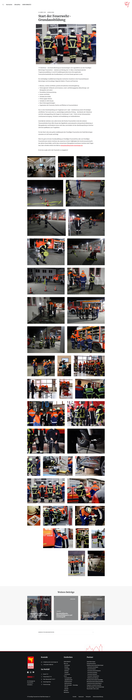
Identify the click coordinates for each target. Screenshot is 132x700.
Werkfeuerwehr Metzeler (93, 678)
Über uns (66, 663)
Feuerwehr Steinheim (92, 674)
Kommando (67, 665)
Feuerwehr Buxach (91, 668)
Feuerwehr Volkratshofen (93, 676)
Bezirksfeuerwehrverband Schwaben (95, 681)
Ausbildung (50, 12)
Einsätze (66, 667)
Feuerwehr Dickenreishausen (94, 670)
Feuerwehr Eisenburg (92, 672)
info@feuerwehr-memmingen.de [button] (50, 662)
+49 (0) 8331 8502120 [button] (48, 664)
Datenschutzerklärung (98, 696)
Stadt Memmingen (91, 661)
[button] (3, 4)
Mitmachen (66, 692)
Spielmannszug (67, 683)
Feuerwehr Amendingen (92, 667)
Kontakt (74, 696)
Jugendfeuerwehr (68, 679)
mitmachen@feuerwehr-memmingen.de (72, 145)
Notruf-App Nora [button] (47, 681)
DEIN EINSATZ (26, 4)
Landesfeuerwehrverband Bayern (94, 683)
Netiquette (88, 696)
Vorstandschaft (68, 678)
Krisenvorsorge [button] (46, 684)
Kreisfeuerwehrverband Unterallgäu (95, 679)
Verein (65, 676)
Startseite (9, 4)
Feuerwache (67, 674)
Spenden (66, 688)
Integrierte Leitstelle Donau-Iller (94, 685)
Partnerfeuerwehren (91, 663)
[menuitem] (9, 4)
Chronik (66, 687)
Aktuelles (17, 4)
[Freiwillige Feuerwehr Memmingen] (127, 4)
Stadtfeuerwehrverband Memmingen (95, 665)
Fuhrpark (66, 672)
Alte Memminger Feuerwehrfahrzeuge (95, 687)
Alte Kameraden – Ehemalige (71, 685)
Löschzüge (66, 668)
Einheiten (66, 670)
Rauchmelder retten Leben (93, 688)
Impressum (81, 696)
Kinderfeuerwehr (68, 681)
